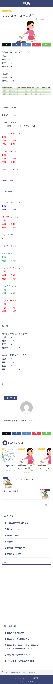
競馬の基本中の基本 (16, 548)
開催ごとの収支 (14, 554)
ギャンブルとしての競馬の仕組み (21, 661)
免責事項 (35, 678)
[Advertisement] (26, 592)
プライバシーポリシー (21, 678)
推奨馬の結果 (6, 11)
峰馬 (26, 3)
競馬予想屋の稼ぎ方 (15, 633)
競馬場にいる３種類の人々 (18, 639)
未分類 (10, 542)
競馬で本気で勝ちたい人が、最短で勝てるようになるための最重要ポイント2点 (27, 647)
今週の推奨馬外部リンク (18, 523)
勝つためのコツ (14, 529)
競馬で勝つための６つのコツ (19, 655)
